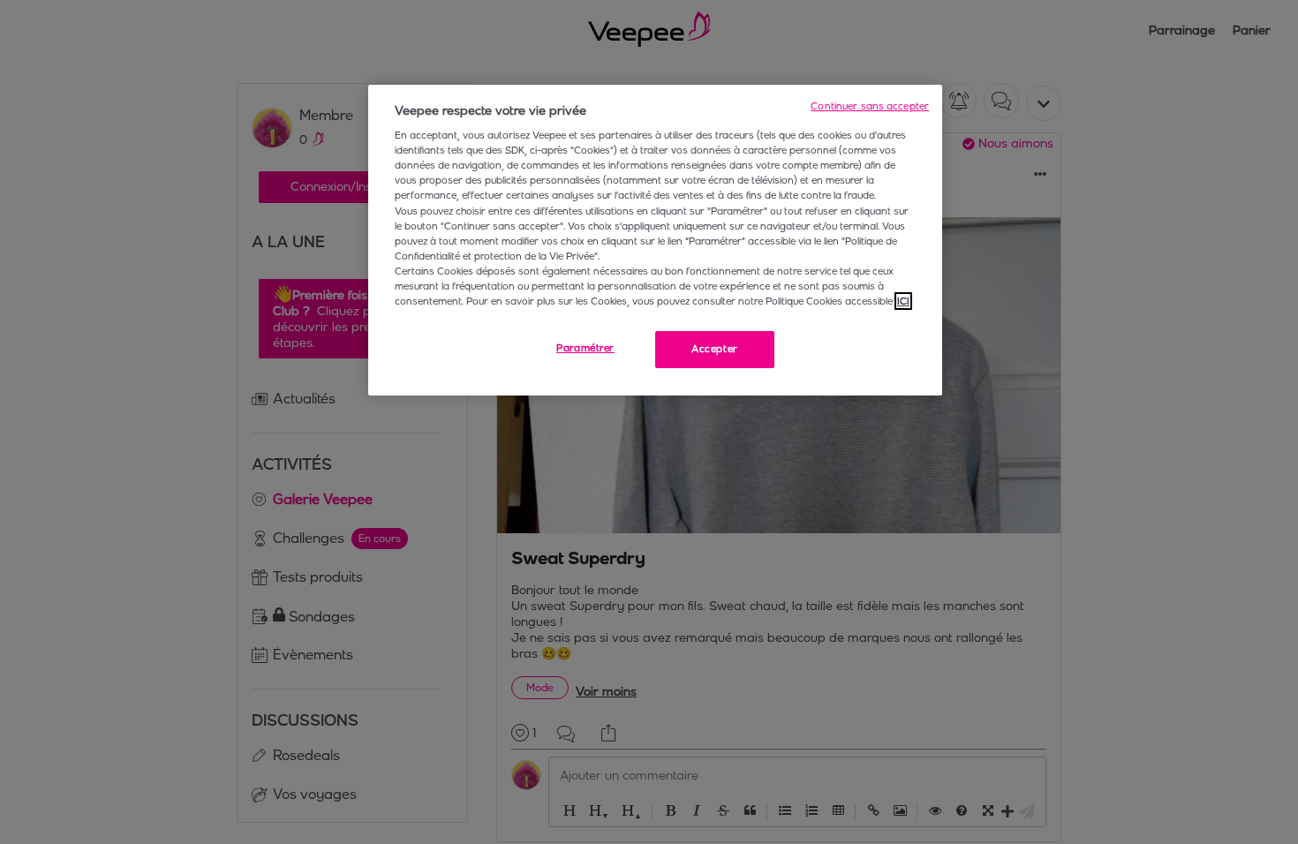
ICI (903, 301)
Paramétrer (585, 348)
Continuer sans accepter (870, 106)
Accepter (714, 349)
